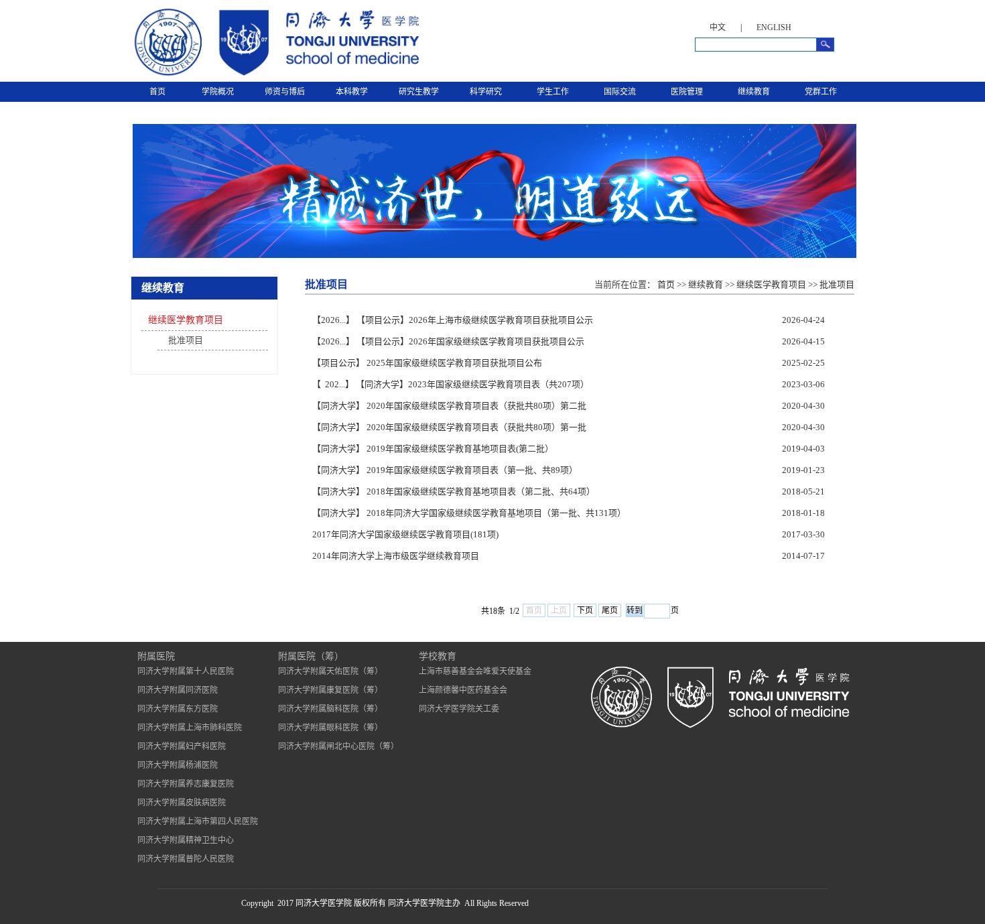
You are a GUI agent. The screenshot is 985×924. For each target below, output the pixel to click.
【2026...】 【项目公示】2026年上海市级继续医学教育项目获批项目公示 (452, 320)
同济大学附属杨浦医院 (177, 765)
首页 (157, 91)
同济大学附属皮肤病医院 (181, 802)
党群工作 (821, 91)
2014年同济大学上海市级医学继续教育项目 (395, 556)
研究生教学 (419, 91)
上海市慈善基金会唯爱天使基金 (475, 671)
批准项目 (185, 340)
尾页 (610, 610)
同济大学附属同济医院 (177, 690)
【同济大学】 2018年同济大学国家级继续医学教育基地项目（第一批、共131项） (469, 513)
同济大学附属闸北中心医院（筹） (338, 746)
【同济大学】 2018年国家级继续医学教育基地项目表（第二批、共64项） (453, 491)
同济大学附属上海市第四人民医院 (197, 821)
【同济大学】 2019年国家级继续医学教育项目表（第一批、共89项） (445, 470)
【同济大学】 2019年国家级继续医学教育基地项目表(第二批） (432, 449)
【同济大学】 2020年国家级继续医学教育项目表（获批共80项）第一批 (449, 427)
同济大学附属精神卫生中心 (185, 840)
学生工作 (553, 91)
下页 (585, 610)
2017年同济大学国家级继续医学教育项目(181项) (405, 534)
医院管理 (687, 91)
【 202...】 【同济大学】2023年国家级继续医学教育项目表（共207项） (450, 384)
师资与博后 (285, 91)
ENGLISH (774, 27)
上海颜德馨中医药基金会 (463, 690)
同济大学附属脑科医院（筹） (330, 709)
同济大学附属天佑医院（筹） (330, 671)
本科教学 (352, 91)
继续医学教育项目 (185, 320)
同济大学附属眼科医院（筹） (330, 727)
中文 (718, 27)
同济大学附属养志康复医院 (185, 784)
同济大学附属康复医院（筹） (330, 690)
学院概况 (218, 91)
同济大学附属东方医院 (177, 709)
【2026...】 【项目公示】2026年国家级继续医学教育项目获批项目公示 (448, 341)
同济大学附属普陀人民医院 (185, 859)
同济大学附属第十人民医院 (185, 671)
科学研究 (486, 91)
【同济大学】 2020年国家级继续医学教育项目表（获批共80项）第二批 (449, 406)
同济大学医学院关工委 (459, 709)
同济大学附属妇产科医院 (181, 746)
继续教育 (754, 91)
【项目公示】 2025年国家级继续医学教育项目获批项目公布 (427, 363)
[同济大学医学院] (275, 76)
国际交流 (620, 91)
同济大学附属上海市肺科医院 (189, 727)
